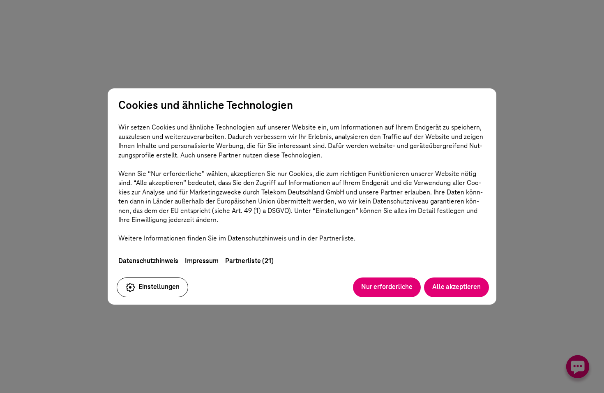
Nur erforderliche (387, 286)
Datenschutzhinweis (148, 261)
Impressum (202, 261)
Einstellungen (159, 286)
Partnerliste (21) (249, 261)
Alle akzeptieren (456, 286)
